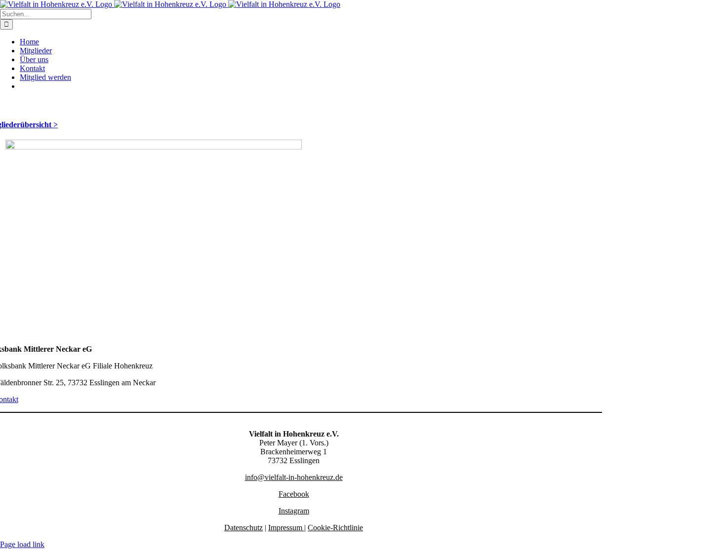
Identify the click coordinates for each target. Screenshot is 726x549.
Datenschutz (243, 527)
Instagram (294, 511)
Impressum (286, 527)
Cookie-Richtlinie (335, 527)
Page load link (22, 544)
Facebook (294, 494)
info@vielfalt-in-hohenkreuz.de (294, 477)
